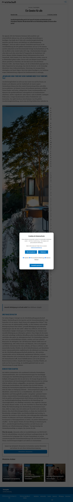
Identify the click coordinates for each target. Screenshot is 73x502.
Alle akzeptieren (31, 252)
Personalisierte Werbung (37, 258)
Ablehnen (43, 252)
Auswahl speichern (36, 265)
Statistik (26, 258)
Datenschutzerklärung (36, 247)
